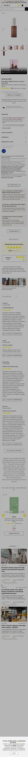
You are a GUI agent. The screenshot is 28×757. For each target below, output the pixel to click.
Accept (14, 753)
